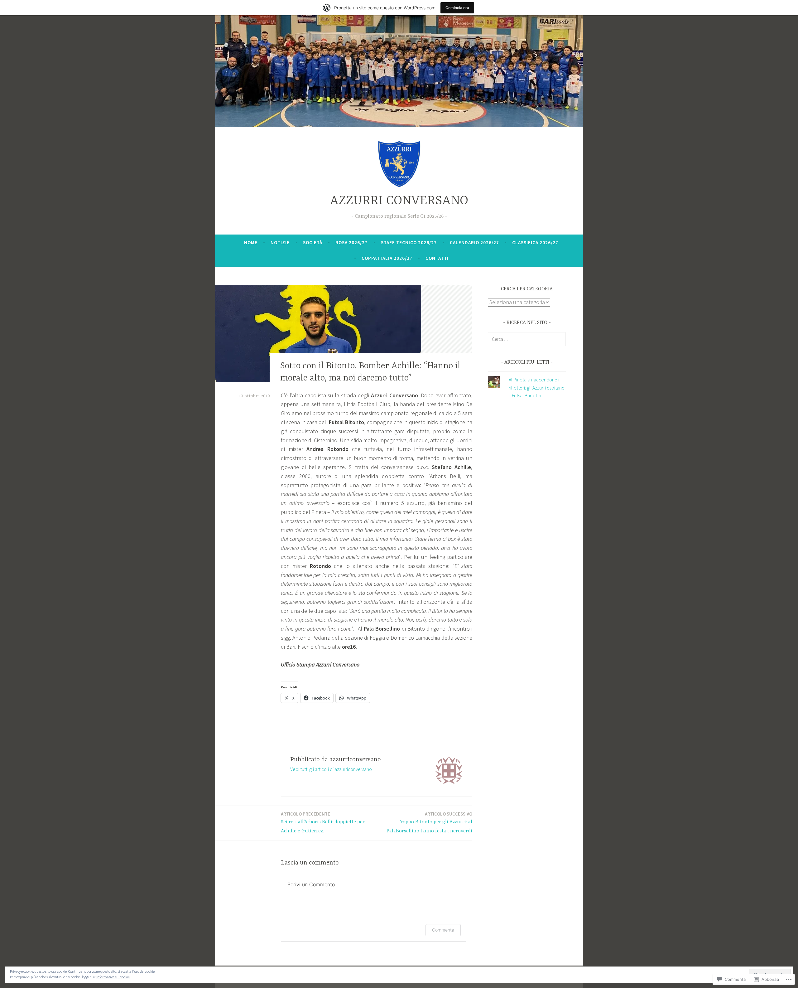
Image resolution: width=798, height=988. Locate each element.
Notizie (280, 242)
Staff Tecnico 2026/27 (409, 242)
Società (312, 242)
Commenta (443, 929)
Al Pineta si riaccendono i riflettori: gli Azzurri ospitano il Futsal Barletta (537, 387)
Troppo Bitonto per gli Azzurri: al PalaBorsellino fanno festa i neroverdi (429, 822)
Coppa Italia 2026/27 (387, 258)
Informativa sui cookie (113, 977)
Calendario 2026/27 (474, 242)
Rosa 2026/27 (351, 242)
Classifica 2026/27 (535, 242)
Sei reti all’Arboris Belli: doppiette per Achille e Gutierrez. (323, 822)
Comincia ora (457, 7)
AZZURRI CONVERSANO (399, 201)
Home (250, 242)
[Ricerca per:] (527, 339)
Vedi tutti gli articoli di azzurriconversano (331, 769)
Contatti (437, 258)
